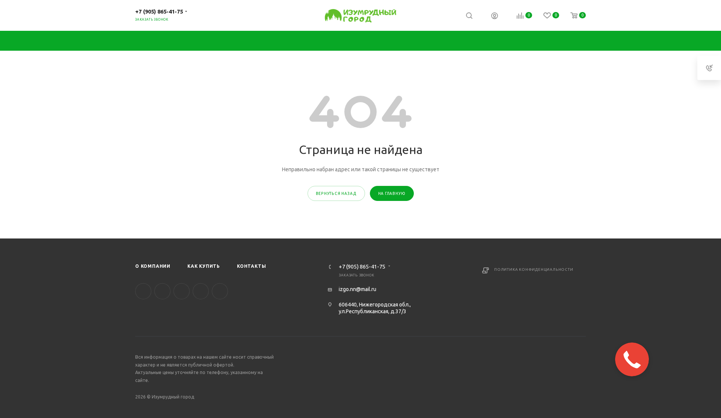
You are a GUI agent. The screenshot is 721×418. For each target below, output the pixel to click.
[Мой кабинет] (494, 16)
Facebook (143, 291)
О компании (152, 266)
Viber (201, 291)
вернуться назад (336, 193)
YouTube (181, 291)
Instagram (162, 291)
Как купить (203, 266)
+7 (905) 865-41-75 (159, 11)
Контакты (251, 266)
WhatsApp (220, 291)
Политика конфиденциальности (533, 269)
